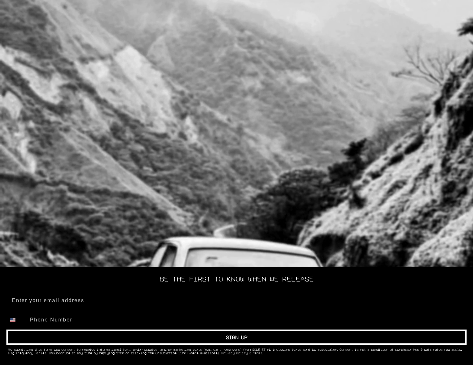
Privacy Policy (234, 353)
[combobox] (17, 320)
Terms (257, 353)
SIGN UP (236, 337)
